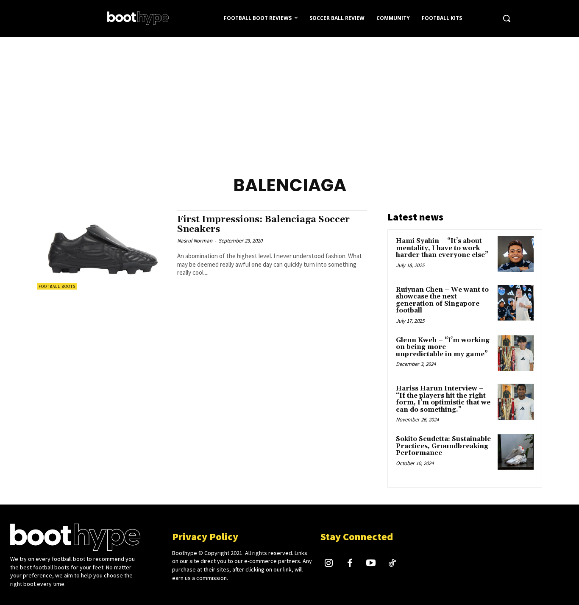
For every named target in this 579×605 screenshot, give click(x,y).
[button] (506, 18)
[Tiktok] (392, 563)
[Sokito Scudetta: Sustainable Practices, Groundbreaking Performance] (516, 452)
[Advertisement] (289, 100)
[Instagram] (328, 563)
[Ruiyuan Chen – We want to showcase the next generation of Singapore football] (516, 303)
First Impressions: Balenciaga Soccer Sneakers (263, 224)
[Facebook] (350, 563)
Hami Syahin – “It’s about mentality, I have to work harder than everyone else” (442, 248)
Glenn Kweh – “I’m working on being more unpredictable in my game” (443, 347)
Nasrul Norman (194, 240)
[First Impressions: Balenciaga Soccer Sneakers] (103, 250)
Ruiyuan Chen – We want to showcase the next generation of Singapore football (442, 300)
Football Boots (57, 286)
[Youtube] (370, 563)
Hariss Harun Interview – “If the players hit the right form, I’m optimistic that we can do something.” (443, 399)
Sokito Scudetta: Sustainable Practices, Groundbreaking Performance (443, 446)
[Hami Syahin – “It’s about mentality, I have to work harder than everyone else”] (516, 254)
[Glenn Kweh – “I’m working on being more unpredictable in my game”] (516, 353)
